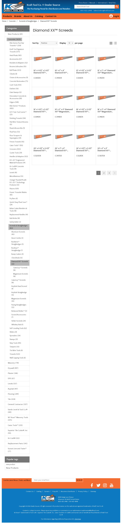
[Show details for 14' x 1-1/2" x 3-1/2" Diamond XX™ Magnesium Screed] (42, 97)
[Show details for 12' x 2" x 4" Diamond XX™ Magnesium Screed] (106, 59)
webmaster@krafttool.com (90, 510)
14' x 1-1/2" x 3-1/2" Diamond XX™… (41, 110)
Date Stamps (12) (16, 92)
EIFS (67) (11, 379)
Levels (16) (13, 173)
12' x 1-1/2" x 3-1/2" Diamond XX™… (84, 71)
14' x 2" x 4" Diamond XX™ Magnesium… (64, 110)
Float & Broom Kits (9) (17, 128)
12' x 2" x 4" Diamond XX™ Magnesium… (106, 71)
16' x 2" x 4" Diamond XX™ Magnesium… (106, 110)
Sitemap (93, 491)
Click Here (78, 519)
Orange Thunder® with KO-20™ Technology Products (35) (18, 182)
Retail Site (112, 3)
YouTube (111, 485)
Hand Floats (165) (16, 55)
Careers (47, 491)
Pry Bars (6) (14, 199)
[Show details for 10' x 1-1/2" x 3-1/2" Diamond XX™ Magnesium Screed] (42, 59)
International (102, 3)
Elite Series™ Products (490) (18, 107)
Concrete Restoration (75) (19, 81)
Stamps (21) (14, 339)
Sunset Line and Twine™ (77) (17, 450)
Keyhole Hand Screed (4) (19, 287)
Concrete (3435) (14, 39)
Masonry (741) (13, 363)
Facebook (92, 485)
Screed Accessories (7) (18, 316)
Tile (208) (11, 399)
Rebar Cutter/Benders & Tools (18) (18, 210)
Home (4, 21)
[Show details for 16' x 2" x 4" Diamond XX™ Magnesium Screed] (106, 97)
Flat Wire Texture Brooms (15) (19, 123)
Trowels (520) (15, 354)
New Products (12, 468)
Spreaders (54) (15, 336)
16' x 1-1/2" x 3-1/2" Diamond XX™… (84, 110)
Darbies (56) (14, 89)
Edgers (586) (14, 102)
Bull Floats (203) (15, 70)
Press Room (83, 3)
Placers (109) (14, 189)
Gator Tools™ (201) (15, 425)
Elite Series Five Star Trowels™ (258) (17, 44)
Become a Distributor (68, 491)
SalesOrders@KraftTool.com (104, 11)
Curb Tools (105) (15, 85)
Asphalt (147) (13, 389)
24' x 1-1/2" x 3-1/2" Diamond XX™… (84, 149)
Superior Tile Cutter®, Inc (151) (18, 431)
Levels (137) (12, 384)
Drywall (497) (13, 368)
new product (10, 464)
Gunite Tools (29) (16, 153)
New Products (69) (15, 34)
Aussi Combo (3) (17, 238)
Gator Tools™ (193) (16, 145)
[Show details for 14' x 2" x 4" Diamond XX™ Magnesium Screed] (64, 97)
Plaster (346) (13, 373)
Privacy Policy (83, 491)
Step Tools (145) (15, 343)
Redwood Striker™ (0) (19, 311)
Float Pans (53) (15, 132)
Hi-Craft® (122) (14, 438)
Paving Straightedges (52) (18, 306)
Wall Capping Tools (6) (18, 358)
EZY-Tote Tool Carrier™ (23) (18, 113)
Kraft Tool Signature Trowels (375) (17, 50)
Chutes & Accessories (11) (19, 78)
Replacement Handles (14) (19, 215)
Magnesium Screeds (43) (18, 300)
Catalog (39, 16)
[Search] (117, 7)
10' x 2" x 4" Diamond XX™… (61, 71)
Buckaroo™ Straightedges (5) (17, 243)
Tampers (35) (14, 347)
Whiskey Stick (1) (17, 325)
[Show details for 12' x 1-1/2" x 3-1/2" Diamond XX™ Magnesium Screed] (85, 59)
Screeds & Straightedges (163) (19, 227)
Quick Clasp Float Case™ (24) (18, 203)
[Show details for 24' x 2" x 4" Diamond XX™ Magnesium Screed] (106, 136)
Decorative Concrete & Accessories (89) (18, 97)
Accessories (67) (16, 59)
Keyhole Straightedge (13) (19, 294)
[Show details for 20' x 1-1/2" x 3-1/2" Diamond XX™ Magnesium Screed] (42, 136)
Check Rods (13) (17, 258)
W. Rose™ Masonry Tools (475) (18, 418)
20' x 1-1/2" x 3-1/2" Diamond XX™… (42, 149)
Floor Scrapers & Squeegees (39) (16, 137)
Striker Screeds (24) (18, 321)
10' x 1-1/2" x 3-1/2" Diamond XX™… (41, 71)
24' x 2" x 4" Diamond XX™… (104, 149)
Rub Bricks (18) (15, 218)
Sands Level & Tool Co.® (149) (17, 411)
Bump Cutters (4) (17, 254)
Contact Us (50, 16)
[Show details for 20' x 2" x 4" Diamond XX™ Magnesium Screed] (64, 136)
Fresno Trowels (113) (17, 142)
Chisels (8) (13, 74)
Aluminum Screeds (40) (18, 233)
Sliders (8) (13, 332)
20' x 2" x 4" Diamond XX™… (61, 149)
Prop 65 (55, 491)
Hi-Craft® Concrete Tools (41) (17, 167)
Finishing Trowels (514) (18, 118)
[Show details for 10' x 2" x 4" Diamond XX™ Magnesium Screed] (64, 59)
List (115, 43)
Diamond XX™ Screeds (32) (19, 263)
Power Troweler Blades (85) (18, 193)
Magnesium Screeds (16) (20, 275)
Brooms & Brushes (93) (18, 67)
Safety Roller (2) (15, 222)
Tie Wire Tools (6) (16, 350)
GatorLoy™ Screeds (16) (20, 269)
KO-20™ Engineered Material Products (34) (17, 161)
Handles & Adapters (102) (19, 157)
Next (114, 173)
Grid (110, 43)
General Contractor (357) (18, 404)
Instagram (105, 485)
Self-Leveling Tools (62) (18, 328)
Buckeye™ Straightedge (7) (17, 249)
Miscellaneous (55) (16, 176)
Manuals (92, 3)
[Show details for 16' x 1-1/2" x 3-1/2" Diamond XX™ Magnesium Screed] (85, 97)
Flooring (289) (13, 394)
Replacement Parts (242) (17, 443)
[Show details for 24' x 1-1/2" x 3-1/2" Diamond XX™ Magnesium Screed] (85, 136)
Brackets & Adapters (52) (19, 63)
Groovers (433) (15, 149)
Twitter (98, 485)
